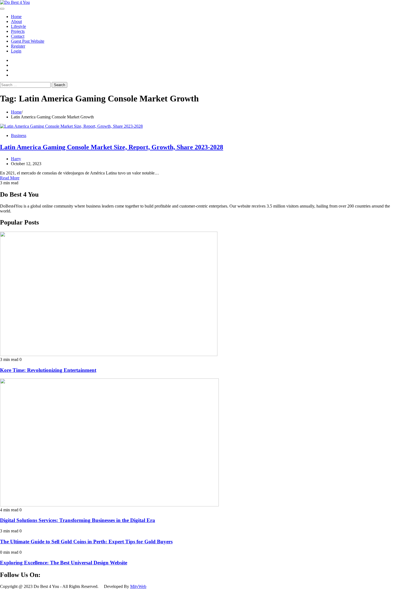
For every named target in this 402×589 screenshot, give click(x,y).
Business (18, 135)
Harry (16, 158)
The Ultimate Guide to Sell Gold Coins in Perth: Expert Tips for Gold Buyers (86, 541)
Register (18, 46)
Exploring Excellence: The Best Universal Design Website (63, 562)
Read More (9, 178)
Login (16, 51)
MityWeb (138, 586)
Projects (18, 31)
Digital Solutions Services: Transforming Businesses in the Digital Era (77, 520)
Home (16, 16)
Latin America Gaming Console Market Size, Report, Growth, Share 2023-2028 (111, 147)
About (16, 21)
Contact (17, 36)
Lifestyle (18, 26)
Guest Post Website (27, 41)
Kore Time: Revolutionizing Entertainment (48, 370)
